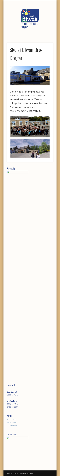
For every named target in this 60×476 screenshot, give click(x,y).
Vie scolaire (11, 422)
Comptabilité (12, 425)
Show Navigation (46, 25)
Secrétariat (11, 419)
